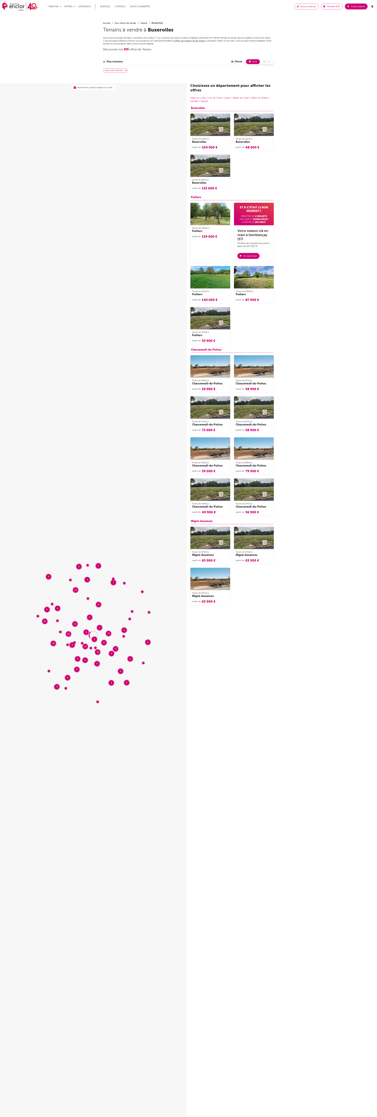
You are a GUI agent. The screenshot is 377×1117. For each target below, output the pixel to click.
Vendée (194, 101)
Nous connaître (140, 6)
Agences (105, 6)
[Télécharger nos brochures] (372, 6)
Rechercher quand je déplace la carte (95, 87)
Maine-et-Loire (241, 97)
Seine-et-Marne (259, 97)
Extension (84, 6)
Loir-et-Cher (215, 97)
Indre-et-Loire (198, 97)
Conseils (120, 6)
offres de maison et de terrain (189, 40)
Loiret (227, 97)
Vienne (204, 101)
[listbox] (113, 61)
